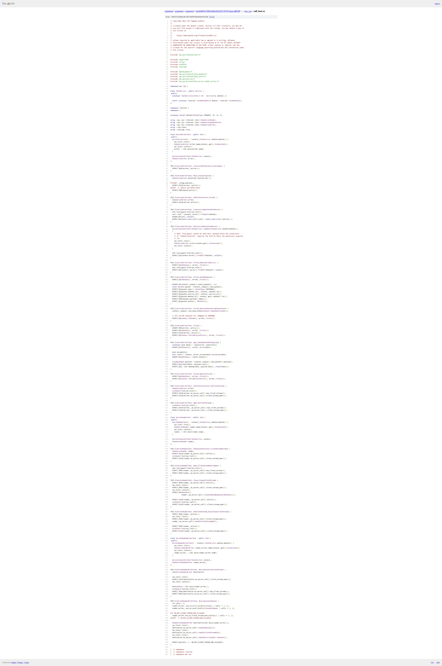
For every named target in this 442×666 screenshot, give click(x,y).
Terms (26, 662)
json (438, 662)
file (212, 17)
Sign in (437, 4)
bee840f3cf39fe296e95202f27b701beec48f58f (218, 11)
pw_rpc (248, 11)
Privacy (20, 662)
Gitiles (14, 662)
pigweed (169, 11)
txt (432, 662)
